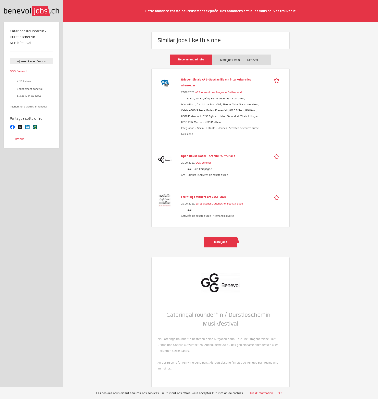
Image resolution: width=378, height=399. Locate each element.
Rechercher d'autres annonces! (28, 106)
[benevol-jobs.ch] (31, 11)
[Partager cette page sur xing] (34, 126)
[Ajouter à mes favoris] (278, 79)
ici (294, 11)
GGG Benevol (203, 162)
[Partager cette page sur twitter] (19, 126)
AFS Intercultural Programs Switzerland (218, 92)
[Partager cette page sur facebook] (12, 126)
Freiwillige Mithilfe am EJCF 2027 (203, 197)
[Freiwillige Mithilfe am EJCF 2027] (164, 200)
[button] (369, 11)
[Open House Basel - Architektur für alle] (164, 159)
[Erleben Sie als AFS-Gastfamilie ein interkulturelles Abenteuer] (164, 82)
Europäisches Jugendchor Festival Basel (219, 203)
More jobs (220, 242)
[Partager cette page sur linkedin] (27, 126)
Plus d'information (260, 393)
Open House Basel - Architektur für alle (208, 156)
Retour (19, 139)
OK (280, 393)
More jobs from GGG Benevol (239, 60)
